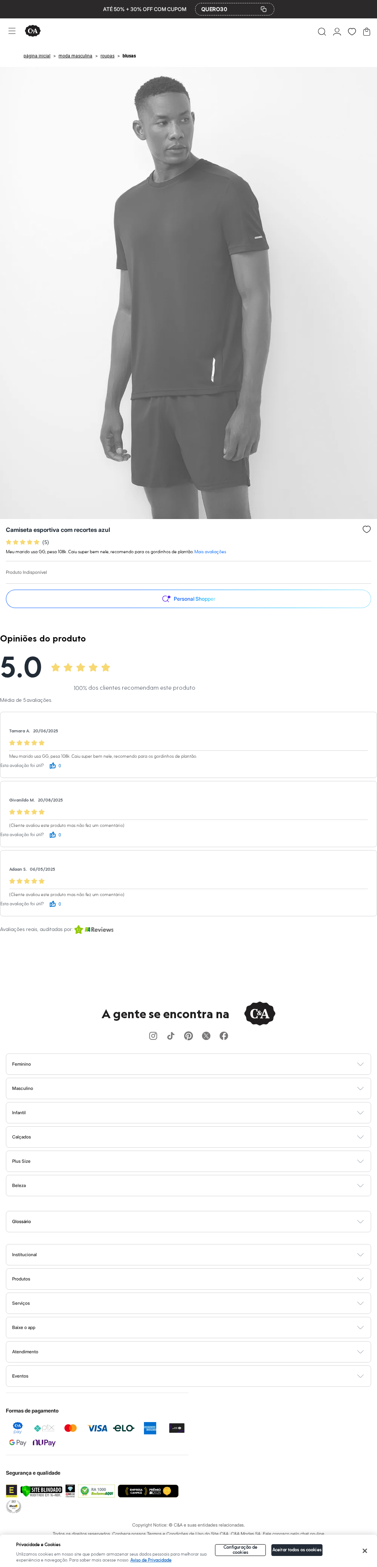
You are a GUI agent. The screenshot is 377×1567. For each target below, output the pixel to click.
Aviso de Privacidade (151, 1560)
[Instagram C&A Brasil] (153, 1036)
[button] (322, 31)
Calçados (21, 1137)
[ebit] (70, 1491)
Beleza (19, 1185)
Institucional (24, 1254)
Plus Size (21, 1161)
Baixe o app (23, 1327)
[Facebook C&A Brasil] (223, 1036)
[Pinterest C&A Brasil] (188, 1036)
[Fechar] (364, 1551)
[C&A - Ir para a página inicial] (33, 31)
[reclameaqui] (96, 1491)
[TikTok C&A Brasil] (170, 1036)
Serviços (21, 1303)
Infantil (19, 1112)
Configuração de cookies (240, 1550)
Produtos (21, 1279)
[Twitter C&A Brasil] (206, 1036)
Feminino (21, 1064)
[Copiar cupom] (263, 9)
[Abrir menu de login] (337, 31)
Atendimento (25, 1351)
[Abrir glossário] (198, 1221)
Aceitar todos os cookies (296, 1550)
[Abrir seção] (201, 1064)
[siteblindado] (41, 1491)
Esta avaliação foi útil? (22, 765)
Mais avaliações (210, 552)
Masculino (22, 1088)
